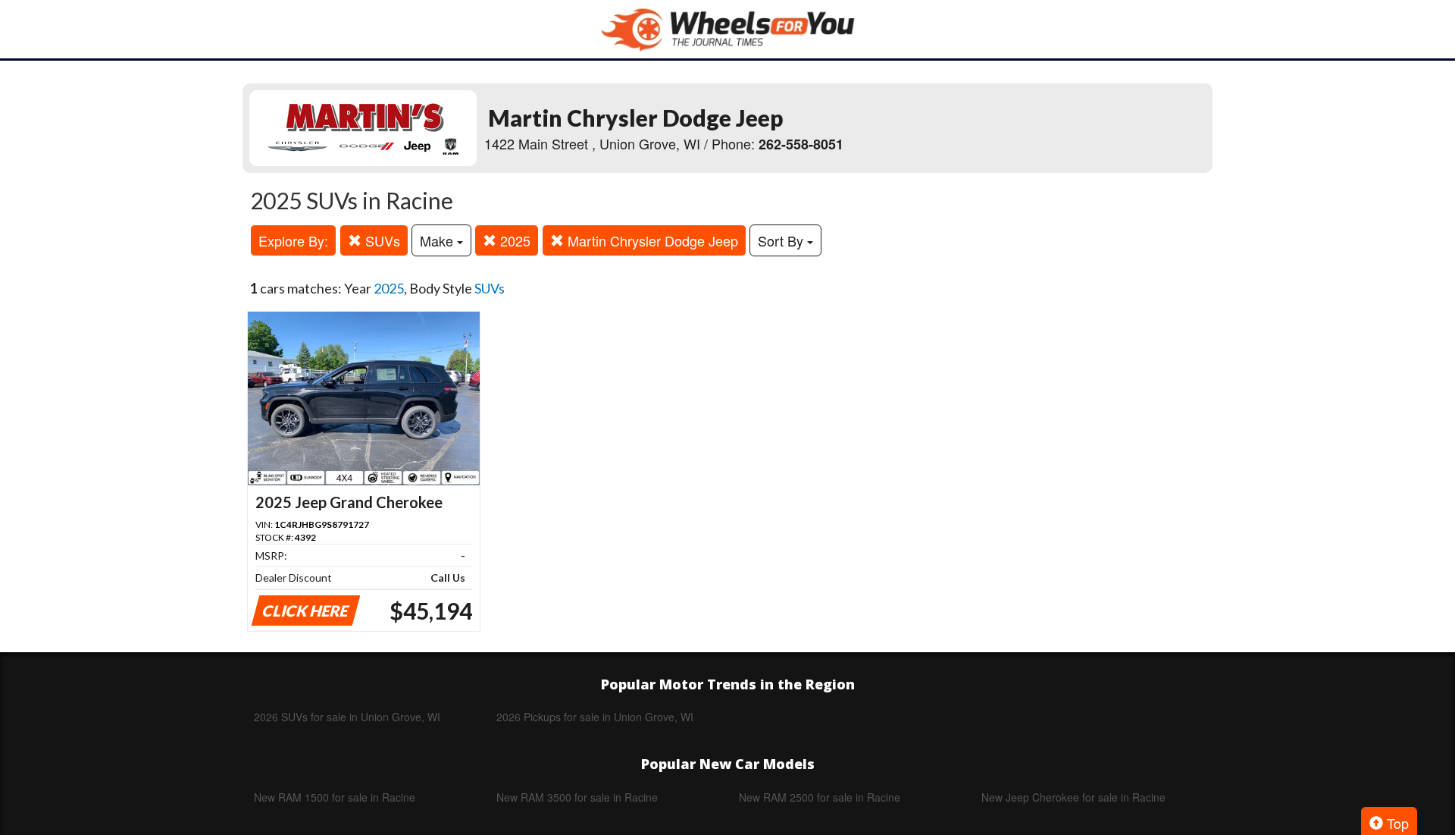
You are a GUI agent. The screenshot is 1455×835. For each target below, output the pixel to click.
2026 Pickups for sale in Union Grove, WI (594, 716)
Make (438, 240)
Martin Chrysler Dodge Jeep (651, 240)
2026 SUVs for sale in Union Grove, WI (347, 716)
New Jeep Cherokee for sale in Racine (1073, 797)
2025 (513, 240)
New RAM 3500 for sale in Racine (577, 797)
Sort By (782, 240)
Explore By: (293, 240)
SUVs (380, 240)
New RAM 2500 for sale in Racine (819, 797)
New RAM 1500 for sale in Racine (334, 797)
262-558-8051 (801, 144)
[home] (727, 29)
